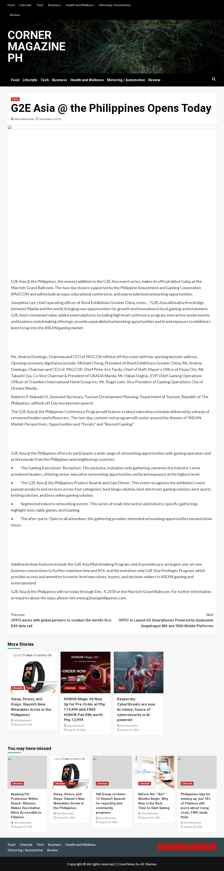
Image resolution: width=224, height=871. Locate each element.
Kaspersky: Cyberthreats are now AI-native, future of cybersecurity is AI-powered (136, 709)
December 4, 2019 (50, 119)
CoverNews (126, 864)
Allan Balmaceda (24, 119)
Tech (39, 5)
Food (11, 5)
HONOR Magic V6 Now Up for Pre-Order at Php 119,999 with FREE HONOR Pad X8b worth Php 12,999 (84, 709)
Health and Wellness (80, 5)
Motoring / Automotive (115, 5)
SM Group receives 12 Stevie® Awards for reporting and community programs (111, 803)
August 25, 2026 (23, 724)
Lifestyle (25, 5)
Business (54, 5)
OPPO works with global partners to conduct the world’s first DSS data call (61, 620)
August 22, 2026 (129, 729)
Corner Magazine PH (36, 46)
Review (15, 15)
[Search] (214, 79)
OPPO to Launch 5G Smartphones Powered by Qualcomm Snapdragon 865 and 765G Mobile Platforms (166, 620)
